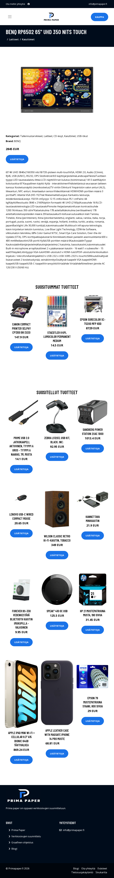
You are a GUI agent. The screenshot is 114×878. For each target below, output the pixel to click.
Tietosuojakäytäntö (82, 872)
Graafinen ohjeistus (22, 842)
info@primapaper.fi (98, 4)
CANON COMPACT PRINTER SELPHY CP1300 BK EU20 (21, 328)
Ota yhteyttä (88, 868)
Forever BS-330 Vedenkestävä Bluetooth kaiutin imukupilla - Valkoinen (21, 619)
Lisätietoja (17, 159)
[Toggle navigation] (10, 16)
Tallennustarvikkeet (31, 136)
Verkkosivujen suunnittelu (26, 836)
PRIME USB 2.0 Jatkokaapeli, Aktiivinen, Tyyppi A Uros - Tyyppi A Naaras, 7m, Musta (21, 446)
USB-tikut (82, 136)
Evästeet (102, 868)
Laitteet (14, 39)
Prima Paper (18, 830)
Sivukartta (101, 872)
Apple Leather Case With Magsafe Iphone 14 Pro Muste (57, 734)
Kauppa (99, 16)
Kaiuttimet (28, 39)
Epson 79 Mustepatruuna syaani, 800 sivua (93, 702)
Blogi (14, 848)
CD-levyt (58, 136)
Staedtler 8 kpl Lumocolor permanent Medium (57, 337)
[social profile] (28, 4)
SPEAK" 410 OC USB (57, 611)
